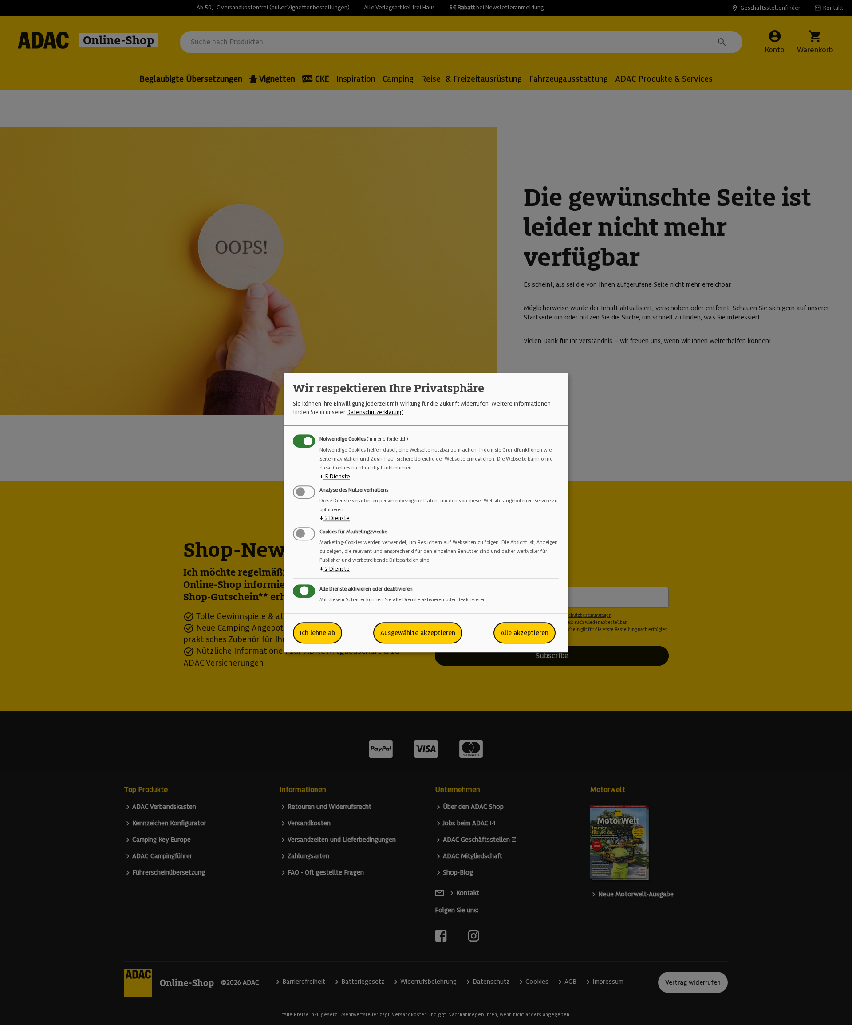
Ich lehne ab (317, 633)
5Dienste (335, 476)
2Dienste (335, 518)
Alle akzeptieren (524, 633)
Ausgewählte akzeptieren (417, 633)
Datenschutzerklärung (375, 412)
